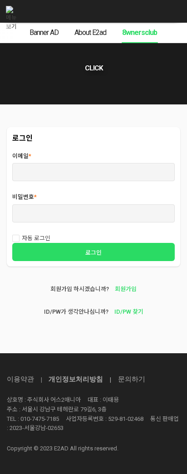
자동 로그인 (36, 238)
